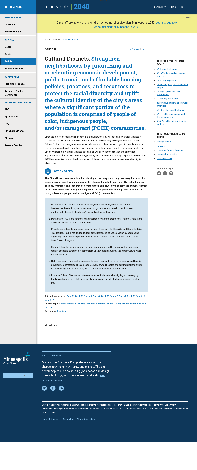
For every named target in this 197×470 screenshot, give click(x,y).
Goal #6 (105, 296)
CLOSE (188, 18)
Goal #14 (49, 300)
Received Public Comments (14, 93)
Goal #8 (122, 296)
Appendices (11, 116)
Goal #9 (131, 296)
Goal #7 (114, 296)
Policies (9, 61)
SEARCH (158, 6)
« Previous (134, 49)
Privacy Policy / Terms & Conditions (79, 419)
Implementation (14, 68)
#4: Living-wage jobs (166, 80)
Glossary (10, 138)
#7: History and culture (167, 98)
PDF (182, 6)
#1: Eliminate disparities (168, 69)
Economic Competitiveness (170, 150)
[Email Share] (171, 173)
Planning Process (15, 83)
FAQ (7, 123)
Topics (8, 54)
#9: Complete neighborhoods (170, 110)
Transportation (164, 141)
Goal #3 (79, 296)
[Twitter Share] (159, 173)
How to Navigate (14, 31)
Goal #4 (88, 296)
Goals (8, 46)
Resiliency (62, 311)
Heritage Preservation (167, 154)
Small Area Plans (14, 130)
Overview (10, 24)
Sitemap (55, 419)
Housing (161, 146)
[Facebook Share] (165, 173)
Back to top (51, 325)
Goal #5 (96, 296)
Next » (145, 49)
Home (173, 6)
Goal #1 (70, 296)
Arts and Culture (164, 158)
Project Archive (13, 145)
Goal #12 (140, 296)
